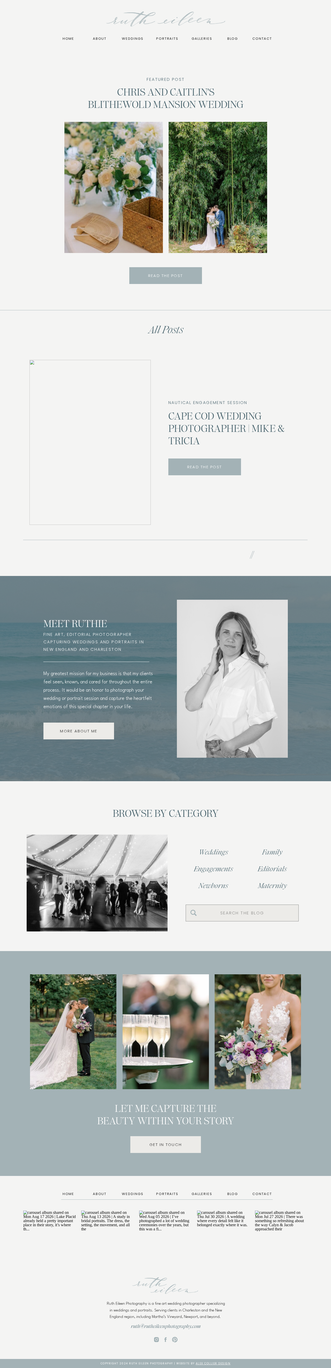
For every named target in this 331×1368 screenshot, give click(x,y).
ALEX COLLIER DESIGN (213, 1363)
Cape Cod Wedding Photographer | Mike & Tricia (226, 428)
